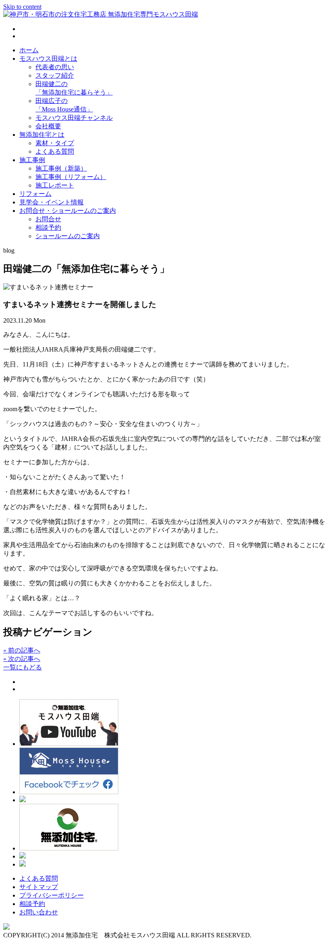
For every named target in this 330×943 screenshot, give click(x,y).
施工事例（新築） (61, 168)
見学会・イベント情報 (51, 202)
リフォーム (35, 193)
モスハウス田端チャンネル (74, 117)
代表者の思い (54, 67)
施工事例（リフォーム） (70, 176)
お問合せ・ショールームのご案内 (67, 210)
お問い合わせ (38, 912)
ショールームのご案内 (67, 236)
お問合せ (48, 219)
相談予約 (48, 227)
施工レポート (54, 185)
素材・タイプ (54, 143)
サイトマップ (38, 886)
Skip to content (22, 6)
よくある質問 (54, 151)
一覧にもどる (22, 667)
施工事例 (32, 159)
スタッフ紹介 (54, 75)
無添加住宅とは (41, 134)
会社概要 (48, 126)
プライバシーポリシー (51, 895)
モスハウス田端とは (48, 58)
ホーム (29, 50)
